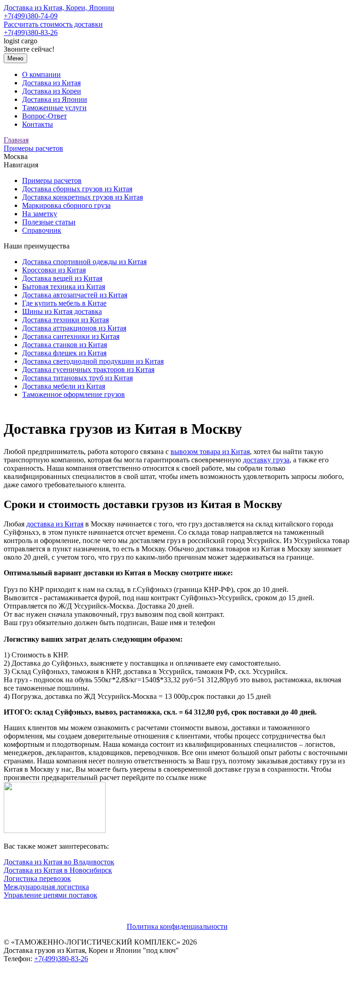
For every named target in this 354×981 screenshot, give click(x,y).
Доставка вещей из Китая (62, 278)
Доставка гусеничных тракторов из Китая (88, 369)
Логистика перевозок (37, 878)
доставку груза (266, 460)
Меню (15, 58)
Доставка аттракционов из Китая (74, 328)
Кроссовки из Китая (54, 270)
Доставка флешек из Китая (64, 353)
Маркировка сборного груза (66, 205)
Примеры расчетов (33, 148)
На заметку (39, 214)
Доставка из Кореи (51, 91)
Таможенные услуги (54, 108)
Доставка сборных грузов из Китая (77, 189)
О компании (41, 74)
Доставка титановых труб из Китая (77, 378)
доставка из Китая (54, 524)
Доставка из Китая (51, 83)
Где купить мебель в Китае (64, 303)
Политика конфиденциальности (177, 926)
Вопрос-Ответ (44, 116)
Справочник (41, 230)
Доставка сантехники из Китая (70, 336)
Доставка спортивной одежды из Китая (84, 262)
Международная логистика (46, 887)
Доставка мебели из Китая (63, 386)
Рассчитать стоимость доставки (53, 24)
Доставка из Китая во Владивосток (59, 862)
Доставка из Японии (54, 99)
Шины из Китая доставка (62, 311)
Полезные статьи (49, 222)
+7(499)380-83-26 (31, 32)
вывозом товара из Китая (210, 451)
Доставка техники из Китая (65, 320)
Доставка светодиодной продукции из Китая (93, 361)
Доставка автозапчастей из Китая (74, 295)
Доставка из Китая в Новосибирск (58, 870)
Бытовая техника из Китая (63, 286)
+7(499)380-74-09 (31, 16)
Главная (16, 140)
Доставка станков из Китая (64, 345)
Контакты (37, 124)
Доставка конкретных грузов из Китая (82, 197)
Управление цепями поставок (50, 895)
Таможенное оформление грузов (73, 394)
